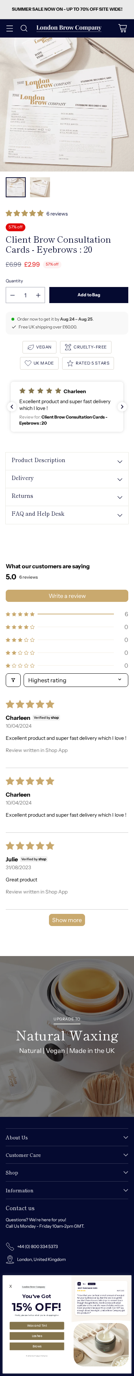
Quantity (14, 280)
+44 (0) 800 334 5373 (37, 1246)
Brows (37, 1346)
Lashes (37, 1335)
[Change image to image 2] (40, 187)
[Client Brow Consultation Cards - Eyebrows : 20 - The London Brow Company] (67, 105)
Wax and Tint (37, 1325)
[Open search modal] (23, 28)
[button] (25, 214)
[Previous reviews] (11, 406)
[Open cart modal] (122, 28)
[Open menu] (9, 28)
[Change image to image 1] (16, 187)
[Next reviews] (122, 406)
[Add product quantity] (38, 295)
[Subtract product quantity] (12, 295)
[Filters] (13, 680)
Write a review (67, 595)
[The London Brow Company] (68, 28)
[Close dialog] (128, 1278)
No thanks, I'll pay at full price (37, 1356)
